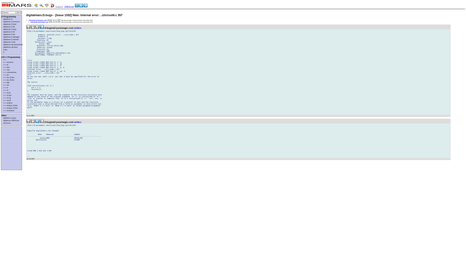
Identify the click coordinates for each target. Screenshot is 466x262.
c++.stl (5, 90)
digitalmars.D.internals (11, 39)
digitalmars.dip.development (12, 44)
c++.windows (7, 103)
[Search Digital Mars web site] (41, 7)
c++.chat (6, 70)
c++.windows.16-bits (10, 105)
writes (77, 28)
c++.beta (6, 67)
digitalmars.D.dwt (9, 42)
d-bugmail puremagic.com (38, 20)
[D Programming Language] (52, 7)
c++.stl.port (7, 95)
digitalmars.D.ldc (9, 27)
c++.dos (6, 75)
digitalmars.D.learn (9, 24)
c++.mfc (6, 85)
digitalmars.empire (9, 118)
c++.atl (5, 65)
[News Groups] (47, 7)
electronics (7, 123)
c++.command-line (9, 72)
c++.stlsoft (7, 100)
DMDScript (69, 7)
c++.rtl (5, 88)
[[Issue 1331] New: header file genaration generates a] (85, 7)
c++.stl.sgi (7, 98)
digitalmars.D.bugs (9, 29)
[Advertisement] (8, 132)
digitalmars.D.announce (11, 22)
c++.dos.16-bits (8, 77)
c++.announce (8, 62)
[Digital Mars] (36, 7)
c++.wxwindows (8, 110)
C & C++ (59, 7)
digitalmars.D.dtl (9, 32)
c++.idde (6, 82)
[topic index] (77, 7)
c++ (4, 60)
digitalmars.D (7, 19)
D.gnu (5, 50)
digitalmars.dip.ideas (10, 47)
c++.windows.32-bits (10, 108)
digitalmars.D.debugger (11, 37)
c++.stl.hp (6, 93)
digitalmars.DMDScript (11, 120)
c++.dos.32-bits (8, 80)
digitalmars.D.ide (9, 34)
